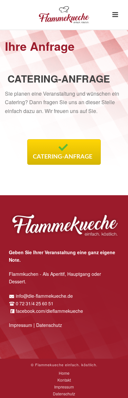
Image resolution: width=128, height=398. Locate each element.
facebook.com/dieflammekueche (49, 311)
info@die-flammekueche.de (44, 296)
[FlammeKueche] (64, 14)
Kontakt (64, 380)
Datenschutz (49, 325)
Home (64, 373)
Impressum (20, 325)
